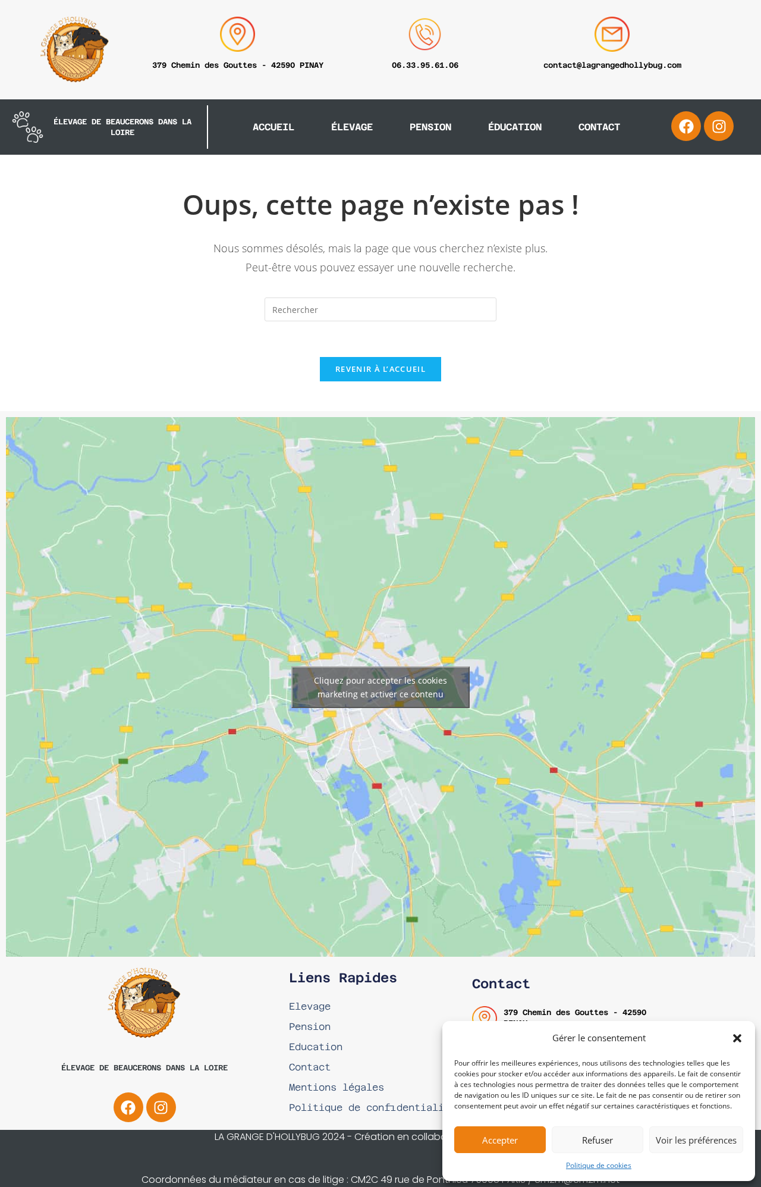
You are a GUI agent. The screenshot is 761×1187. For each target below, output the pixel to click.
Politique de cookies (598, 1165)
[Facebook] (686, 126)
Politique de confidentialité (372, 1107)
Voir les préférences (696, 1140)
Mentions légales (336, 1087)
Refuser (597, 1140)
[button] (737, 1038)
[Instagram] (719, 126)
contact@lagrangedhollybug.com (612, 65)
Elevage (310, 1006)
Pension (430, 127)
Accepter (500, 1140)
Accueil (273, 127)
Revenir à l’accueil (380, 369)
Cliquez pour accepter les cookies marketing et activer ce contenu (380, 687)
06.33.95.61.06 (425, 65)
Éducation (515, 127)
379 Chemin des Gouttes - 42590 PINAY (237, 65)
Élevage (352, 127)
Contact (599, 127)
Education (315, 1047)
